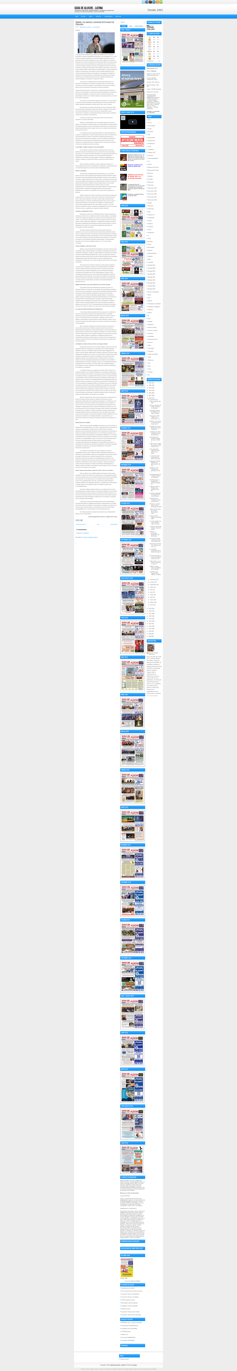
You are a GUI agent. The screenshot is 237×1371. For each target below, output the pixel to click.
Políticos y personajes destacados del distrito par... (154, 534)
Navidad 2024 (151, 286)
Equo (149, 211)
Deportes (99, 16)
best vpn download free (142, 1369)
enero (151, 605)
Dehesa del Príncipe (153, 170)
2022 (150, 393)
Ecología (150, 179)
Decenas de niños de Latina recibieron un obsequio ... (155, 407)
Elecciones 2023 (152, 200)
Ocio (149, 298)
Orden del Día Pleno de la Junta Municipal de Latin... (155, 511)
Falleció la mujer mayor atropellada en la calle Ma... (155, 568)
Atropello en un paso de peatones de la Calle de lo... (155, 428)
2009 (150, 633)
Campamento (151, 140)
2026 (150, 383)
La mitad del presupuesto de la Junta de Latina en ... (155, 551)
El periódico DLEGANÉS (128, 1340)
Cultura (83, 16)
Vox (149, 375)
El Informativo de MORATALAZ (129, 1325)
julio (151, 589)
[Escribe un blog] (78, 520)
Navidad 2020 (151, 274)
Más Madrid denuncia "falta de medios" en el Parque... (155, 476)
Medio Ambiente (152, 253)
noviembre (153, 579)
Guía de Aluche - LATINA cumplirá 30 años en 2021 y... (155, 439)
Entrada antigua (113, 524)
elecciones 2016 (152, 191)
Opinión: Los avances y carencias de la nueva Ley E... (155, 423)
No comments (96, 27)
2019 (150, 608)
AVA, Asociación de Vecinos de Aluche (131, 1291)
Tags (130, 26)
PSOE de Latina (125, 1309)
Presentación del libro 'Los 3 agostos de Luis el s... (155, 545)
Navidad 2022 (151, 280)
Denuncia (150, 173)
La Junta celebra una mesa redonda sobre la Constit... (155, 522)
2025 (150, 385)
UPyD (149, 357)
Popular (124, 26)
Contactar (118, 16)
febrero (152, 602)
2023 (150, 390)
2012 (150, 626)
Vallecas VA (124, 1334)
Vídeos (91, 16)
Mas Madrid (151, 247)
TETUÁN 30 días (125, 1331)
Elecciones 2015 (152, 188)
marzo (151, 599)
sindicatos (150, 333)
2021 (150, 395)
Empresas (150, 206)
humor (149, 229)
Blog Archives (139, 26)
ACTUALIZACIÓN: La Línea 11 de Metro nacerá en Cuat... (155, 557)
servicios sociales (152, 330)
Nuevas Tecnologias (153, 292)
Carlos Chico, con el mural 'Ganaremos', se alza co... (155, 562)
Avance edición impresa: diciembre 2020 (155, 517)
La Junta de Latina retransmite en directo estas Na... (155, 457)
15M (149, 120)
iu (86, 27)
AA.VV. (150, 122)
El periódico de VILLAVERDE (129, 1328)
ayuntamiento (151, 137)
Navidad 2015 (151, 265)
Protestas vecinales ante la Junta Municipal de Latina (155, 505)
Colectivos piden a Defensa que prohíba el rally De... (155, 488)
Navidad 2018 (151, 268)
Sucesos (150, 342)
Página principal (124, 1359)
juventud (150, 241)
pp (148, 315)
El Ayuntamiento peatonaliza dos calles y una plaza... (155, 451)
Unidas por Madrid (153, 354)
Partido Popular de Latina (128, 1300)
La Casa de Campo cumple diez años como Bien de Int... (155, 540)
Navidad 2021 (151, 277)
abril (151, 597)
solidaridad (151, 336)
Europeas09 (151, 217)
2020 (150, 398)
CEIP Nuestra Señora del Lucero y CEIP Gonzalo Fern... (155, 445)
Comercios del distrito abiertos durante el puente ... (155, 528)
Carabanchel (151, 143)
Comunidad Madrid (153, 158)
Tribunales (150, 351)
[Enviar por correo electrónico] (76, 520)
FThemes (88, 1369)
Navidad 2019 (151, 271)
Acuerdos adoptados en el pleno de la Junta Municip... (155, 495)
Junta (149, 238)
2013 (150, 623)
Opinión (89, 27)
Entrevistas (151, 209)
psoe (149, 318)
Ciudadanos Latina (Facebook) (129, 1306)
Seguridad (150, 324)
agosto (152, 587)
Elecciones (151, 185)
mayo (151, 594)
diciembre (152, 399)
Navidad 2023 (151, 283)
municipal (150, 262)
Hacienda (150, 226)
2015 (150, 618)
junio (151, 592)
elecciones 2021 (152, 197)
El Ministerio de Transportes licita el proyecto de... (155, 500)
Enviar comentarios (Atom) (90, 537)
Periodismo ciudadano (154, 306)
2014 (150, 621)
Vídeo (149, 369)
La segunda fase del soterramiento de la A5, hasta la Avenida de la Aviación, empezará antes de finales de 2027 (136, 187)
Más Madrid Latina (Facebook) (129, 1303)
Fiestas (150, 220)
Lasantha (101, 1369)
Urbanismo (151, 360)
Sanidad (150, 321)
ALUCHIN (150, 131)
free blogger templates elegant (130, 1369)
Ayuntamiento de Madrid (127, 1288)
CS (149, 161)
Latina (149, 244)
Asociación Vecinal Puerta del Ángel (131, 1314)
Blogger (138, 1281)
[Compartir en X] (80, 520)
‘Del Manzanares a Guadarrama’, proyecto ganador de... (155, 482)
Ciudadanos (151, 149)
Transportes (151, 348)
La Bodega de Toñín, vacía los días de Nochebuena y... (155, 433)
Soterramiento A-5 (152, 339)
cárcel (149, 146)
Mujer (149, 259)
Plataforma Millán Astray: (136, 157)
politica (150, 312)
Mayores (150, 250)
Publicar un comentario (82, 533)
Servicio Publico (152, 327)
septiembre (153, 584)
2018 (150, 611)
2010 (150, 631)
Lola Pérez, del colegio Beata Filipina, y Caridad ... (155, 574)
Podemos (150, 309)
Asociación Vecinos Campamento (130, 1294)
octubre (152, 582)
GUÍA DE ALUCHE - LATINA (89, 8)
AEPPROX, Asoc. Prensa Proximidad (131, 1322)
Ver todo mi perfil (152, 695)
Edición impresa (108, 16)
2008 (150, 636)
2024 (150, 388)
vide (149, 363)
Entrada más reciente (81, 524)
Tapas (149, 345)
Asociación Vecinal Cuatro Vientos (130, 1312)
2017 (150, 613)
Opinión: (94, 23)
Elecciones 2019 (152, 194)
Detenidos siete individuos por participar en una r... (155, 470)
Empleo (150, 203)
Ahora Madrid (151, 125)
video (149, 366)
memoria (150, 256)
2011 (150, 628)
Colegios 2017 (151, 152)
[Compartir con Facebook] (81, 520)
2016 (150, 616)
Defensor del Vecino (153, 167)
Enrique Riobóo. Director (154, 653)
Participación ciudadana (154, 303)
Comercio (150, 155)
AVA (149, 134)
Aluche (150, 128)
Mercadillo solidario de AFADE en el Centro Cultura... (155, 412)
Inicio (76, 16)
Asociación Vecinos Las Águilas (129, 1297)
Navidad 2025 (151, 289)
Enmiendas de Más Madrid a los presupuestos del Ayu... (155, 463)
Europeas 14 (151, 214)
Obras (149, 295)
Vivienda (150, 372)
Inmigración (151, 232)
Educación (82, 27)
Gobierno (150, 223)
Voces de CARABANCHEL (128, 1337)
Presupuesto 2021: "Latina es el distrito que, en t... (155, 417)
